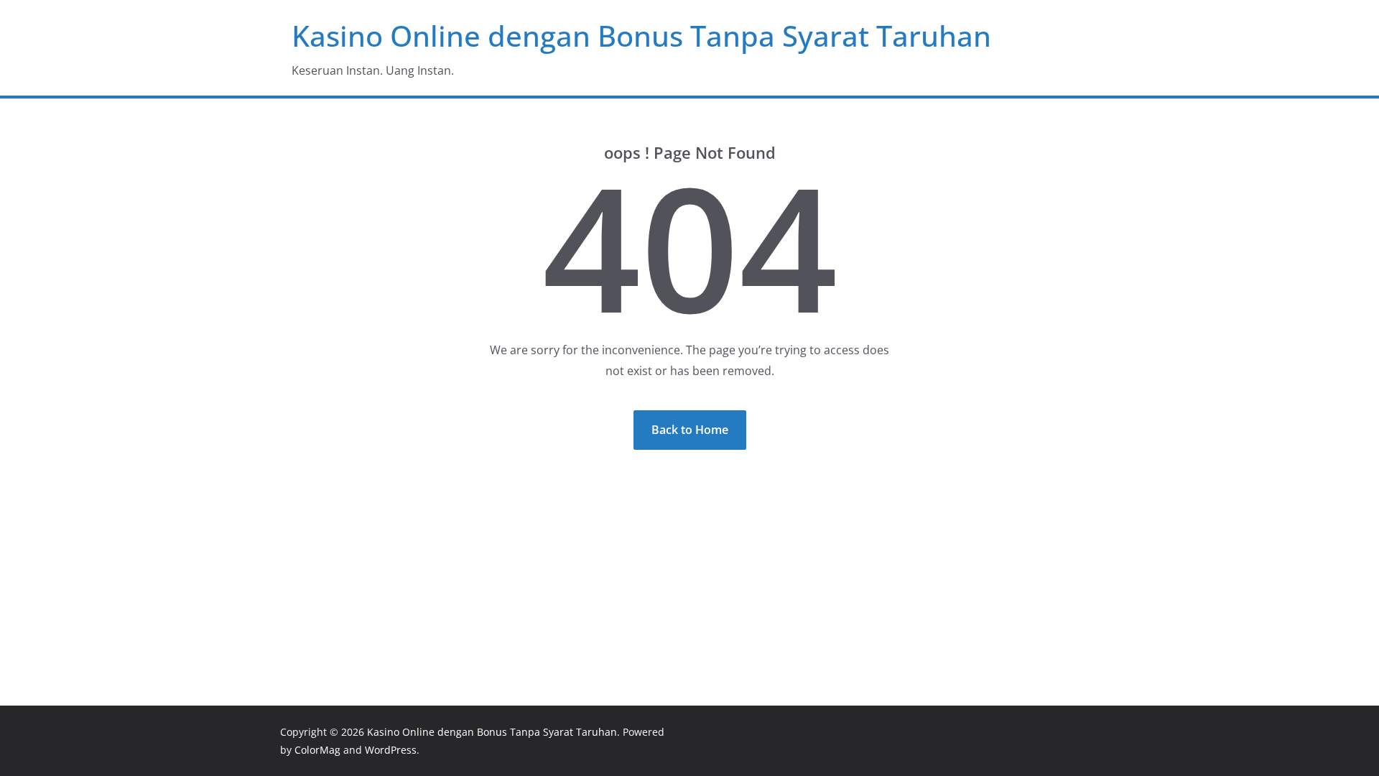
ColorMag (317, 750)
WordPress (391, 750)
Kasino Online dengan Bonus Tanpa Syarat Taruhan (641, 35)
